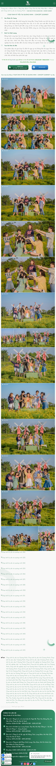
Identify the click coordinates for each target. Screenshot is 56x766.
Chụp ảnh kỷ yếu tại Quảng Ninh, (17, 657)
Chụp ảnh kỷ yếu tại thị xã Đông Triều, (42, 684)
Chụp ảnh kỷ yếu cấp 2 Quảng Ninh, (38, 660)
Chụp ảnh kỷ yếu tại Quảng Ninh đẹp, (41, 673)
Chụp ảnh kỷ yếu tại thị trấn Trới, (17, 689)
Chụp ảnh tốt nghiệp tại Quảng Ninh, (38, 662)
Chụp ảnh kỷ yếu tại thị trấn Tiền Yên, (42, 687)
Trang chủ (4, 8)
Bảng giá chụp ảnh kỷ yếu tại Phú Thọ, (30, 700)
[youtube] (25, 763)
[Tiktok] (31, 763)
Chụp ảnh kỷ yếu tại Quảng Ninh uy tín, (19, 675)
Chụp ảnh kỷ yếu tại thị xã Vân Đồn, (18, 684)
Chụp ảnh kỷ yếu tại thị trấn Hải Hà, (18, 687)
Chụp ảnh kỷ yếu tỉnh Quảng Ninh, (39, 657)
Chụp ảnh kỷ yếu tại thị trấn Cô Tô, (17, 693)
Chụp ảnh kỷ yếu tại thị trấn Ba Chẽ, (43, 691)
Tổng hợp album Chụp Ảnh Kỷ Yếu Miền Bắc (32, 8)
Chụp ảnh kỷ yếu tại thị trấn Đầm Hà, (40, 689)
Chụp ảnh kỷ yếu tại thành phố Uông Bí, (35, 680)
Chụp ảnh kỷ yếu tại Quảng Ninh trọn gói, (35, 671)
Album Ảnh (13, 8)
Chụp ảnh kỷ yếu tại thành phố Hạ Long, (29, 678)
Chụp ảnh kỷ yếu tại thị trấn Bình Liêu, (18, 691)
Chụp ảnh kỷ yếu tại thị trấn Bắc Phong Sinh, (20, 696)
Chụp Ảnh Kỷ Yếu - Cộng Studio (28, 62)
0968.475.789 (45, 59)
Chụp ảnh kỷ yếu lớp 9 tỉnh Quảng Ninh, (31, 669)
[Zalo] (34, 763)
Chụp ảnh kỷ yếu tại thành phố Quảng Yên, (40, 682)
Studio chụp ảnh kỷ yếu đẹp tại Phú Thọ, (25, 698)
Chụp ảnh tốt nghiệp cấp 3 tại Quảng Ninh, (24, 666)
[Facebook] (21, 763)
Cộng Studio (12, 59)
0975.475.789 (38, 59)
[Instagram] (28, 763)
